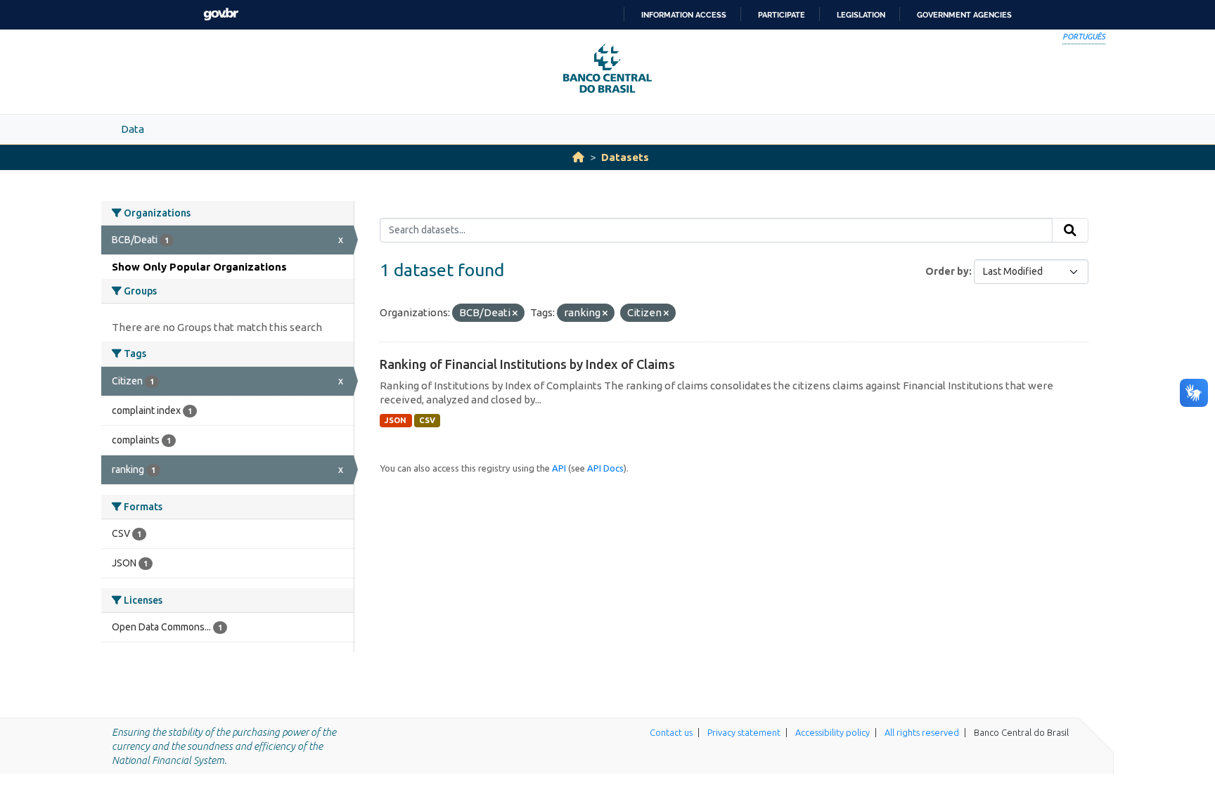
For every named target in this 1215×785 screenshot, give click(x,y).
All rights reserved (922, 732)
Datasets (625, 157)
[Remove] (515, 313)
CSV (427, 420)
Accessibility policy (832, 732)
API (559, 468)
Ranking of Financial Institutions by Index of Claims (527, 364)
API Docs (605, 468)
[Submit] (1070, 230)
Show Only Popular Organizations (199, 267)
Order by (947, 271)
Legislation (861, 15)
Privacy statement (743, 732)
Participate (781, 15)
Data (132, 129)
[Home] (578, 157)
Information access (683, 15)
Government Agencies (964, 15)
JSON (395, 420)
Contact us (671, 732)
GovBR (220, 14)
